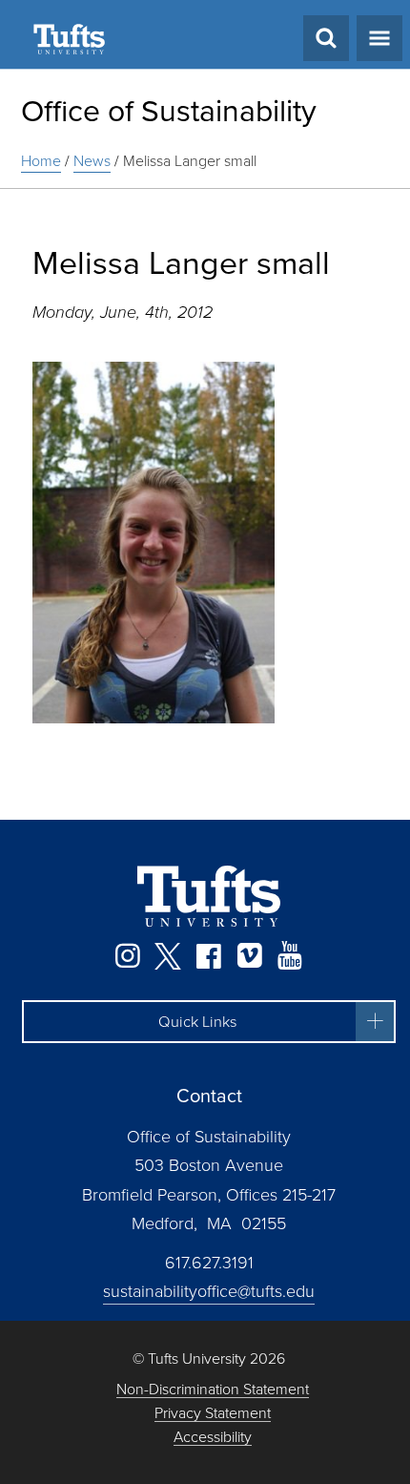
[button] (209, 1022)
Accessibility (213, 1438)
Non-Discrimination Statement (212, 1390)
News (92, 161)
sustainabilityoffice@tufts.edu (209, 1291)
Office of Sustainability (169, 111)
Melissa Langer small (189, 161)
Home (41, 161)
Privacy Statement (212, 1414)
